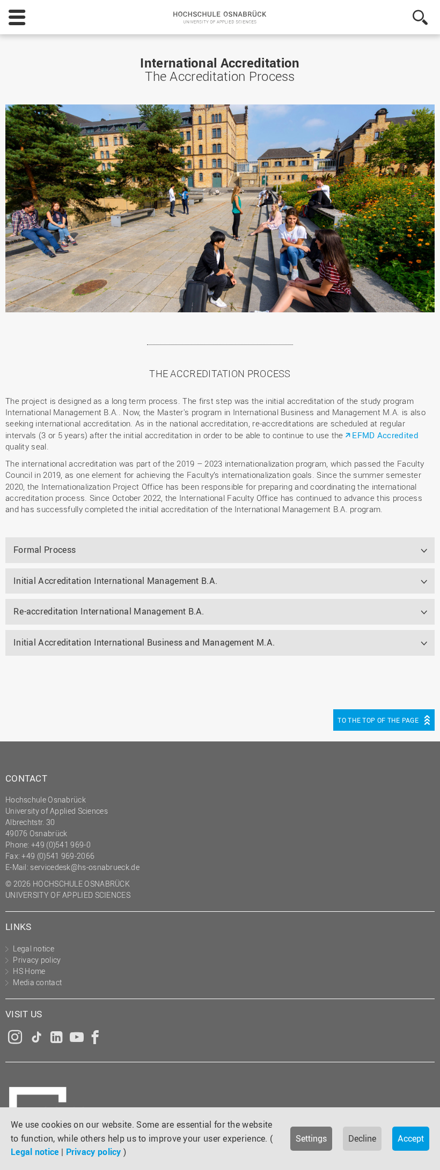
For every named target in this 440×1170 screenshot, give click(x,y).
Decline (362, 1138)
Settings (311, 1138)
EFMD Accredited (385, 435)
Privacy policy (93, 1152)
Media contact (37, 982)
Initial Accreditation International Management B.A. (115, 581)
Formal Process (44, 550)
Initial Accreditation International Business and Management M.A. (144, 642)
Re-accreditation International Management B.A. (108, 611)
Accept (411, 1138)
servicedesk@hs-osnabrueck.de (84, 867)
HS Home (29, 971)
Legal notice (35, 1152)
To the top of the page (378, 720)
